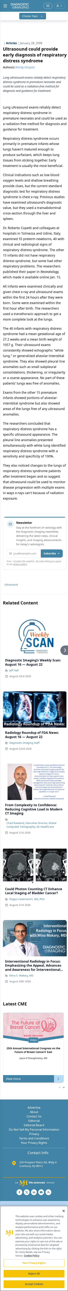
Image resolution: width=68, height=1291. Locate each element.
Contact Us (34, 1116)
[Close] (64, 1211)
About (34, 1112)
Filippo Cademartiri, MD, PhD (26, 899)
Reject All (34, 1273)
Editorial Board (34, 1125)
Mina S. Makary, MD (21, 975)
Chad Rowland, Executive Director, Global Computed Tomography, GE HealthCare (31, 824)
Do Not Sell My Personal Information (34, 1130)
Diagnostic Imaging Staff (24, 742)
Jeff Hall (14, 670)
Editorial (34, 1121)
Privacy (34, 1134)
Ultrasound (11, 584)
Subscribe (50, 553)
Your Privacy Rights (34, 1143)
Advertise (34, 1108)
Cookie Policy (31, 1255)
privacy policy (20, 564)
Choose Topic (30, 16)
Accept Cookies (34, 1284)
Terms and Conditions (34, 1138)
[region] (34, 1248)
